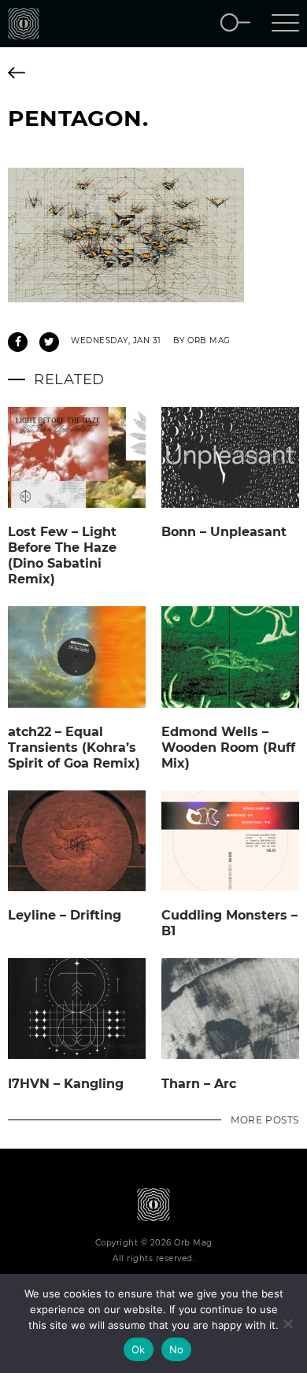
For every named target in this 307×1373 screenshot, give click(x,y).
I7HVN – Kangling (66, 1083)
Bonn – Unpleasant (224, 531)
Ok (138, 1349)
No (176, 1349)
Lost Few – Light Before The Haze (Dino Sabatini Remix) (62, 555)
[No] (287, 1323)
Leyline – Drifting (64, 915)
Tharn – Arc (198, 1083)
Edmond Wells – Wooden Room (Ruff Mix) (228, 747)
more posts (265, 1120)
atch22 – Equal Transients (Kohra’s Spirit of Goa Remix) (74, 747)
